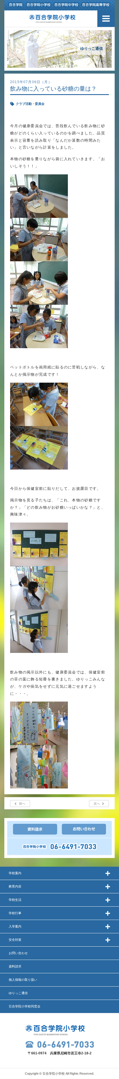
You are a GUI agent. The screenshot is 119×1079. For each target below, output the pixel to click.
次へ (97, 803)
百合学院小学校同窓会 (24, 1006)
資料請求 (15, 966)
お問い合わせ (18, 953)
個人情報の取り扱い (23, 979)
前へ (22, 803)
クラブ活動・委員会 (30, 103)
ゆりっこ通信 (18, 993)
